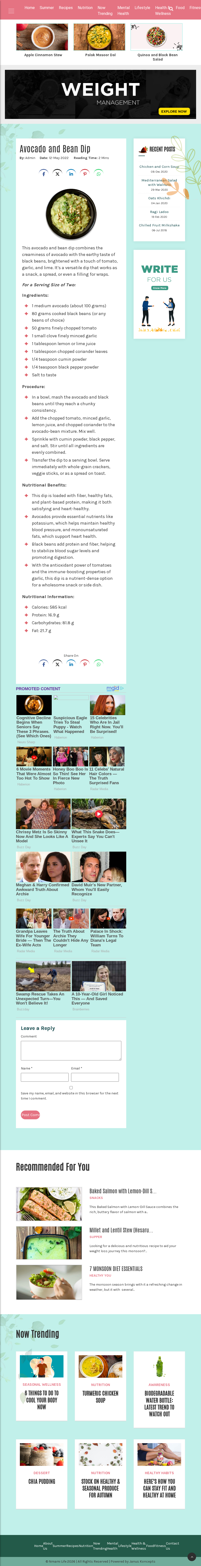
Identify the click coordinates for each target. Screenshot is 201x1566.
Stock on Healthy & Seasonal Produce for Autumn (100, 1488)
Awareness (159, 1385)
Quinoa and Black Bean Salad (158, 57)
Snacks (96, 1198)
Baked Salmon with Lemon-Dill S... (123, 1191)
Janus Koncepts (142, 1561)
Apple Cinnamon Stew (43, 55)
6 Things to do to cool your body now (42, 1400)
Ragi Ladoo (159, 212)
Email (76, 1068)
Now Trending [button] (105, 10)
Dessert (42, 1473)
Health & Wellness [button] (163, 10)
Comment (29, 1036)
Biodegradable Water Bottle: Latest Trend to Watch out (159, 1403)
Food (150, 1546)
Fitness (160, 1546)
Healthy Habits (159, 1473)
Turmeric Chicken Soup (100, 1396)
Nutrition (100, 1385)
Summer (59, 1546)
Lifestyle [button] (142, 7)
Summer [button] (47, 7)
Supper (95, 1237)
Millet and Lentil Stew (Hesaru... (121, 1230)
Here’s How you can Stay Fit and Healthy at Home (159, 1488)
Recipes (72, 1546)
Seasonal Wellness (42, 1384)
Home (30, 7)
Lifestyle (124, 1546)
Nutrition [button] (85, 7)
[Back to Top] (192, 1557)
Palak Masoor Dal (100, 55)
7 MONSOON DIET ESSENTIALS (115, 1269)
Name (27, 1068)
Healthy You (100, 1275)
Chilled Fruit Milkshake (159, 225)
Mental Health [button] (123, 10)
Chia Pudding (41, 1481)
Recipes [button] (66, 7)
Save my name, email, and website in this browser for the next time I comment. (69, 1095)
